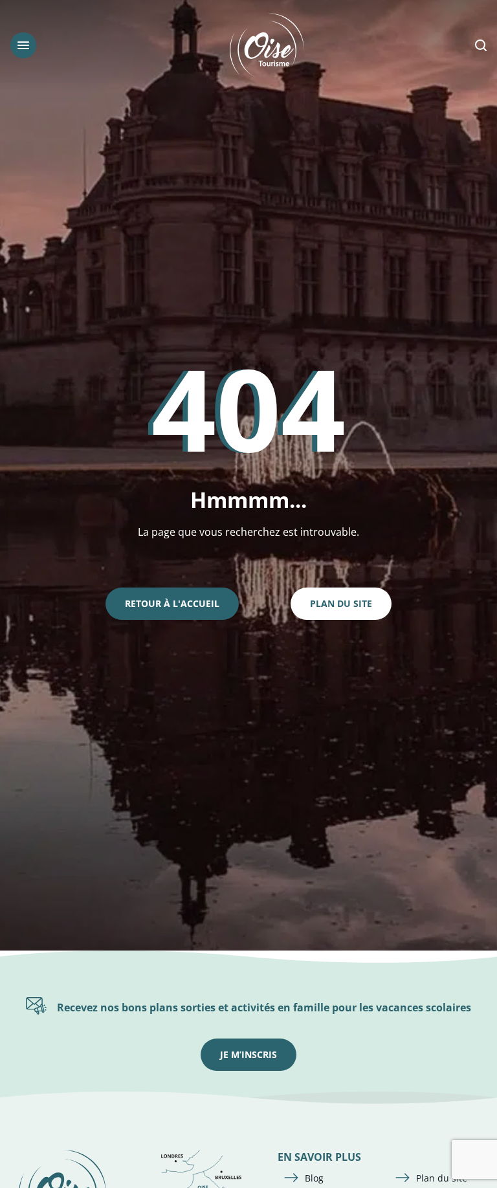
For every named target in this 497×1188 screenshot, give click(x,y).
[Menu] (23, 45)
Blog (314, 1178)
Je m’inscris (248, 1054)
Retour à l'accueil (172, 603)
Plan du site (341, 603)
